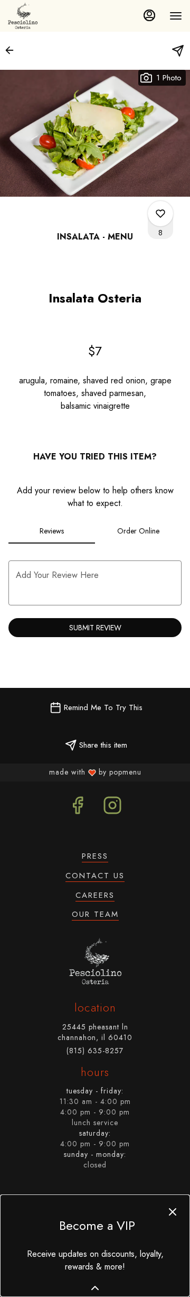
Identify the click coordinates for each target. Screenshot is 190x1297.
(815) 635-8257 (95, 1050)
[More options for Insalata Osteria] (160, 213)
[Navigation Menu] (175, 16)
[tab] (51, 531)
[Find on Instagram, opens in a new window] (112, 808)
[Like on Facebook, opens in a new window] (77, 808)
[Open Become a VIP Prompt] (95, 1288)
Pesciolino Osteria (95, 961)
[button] (12, 50)
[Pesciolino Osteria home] (25, 16)
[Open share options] (178, 50)
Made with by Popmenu (72, 772)
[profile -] (149, 15)
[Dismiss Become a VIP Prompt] (172, 1212)
